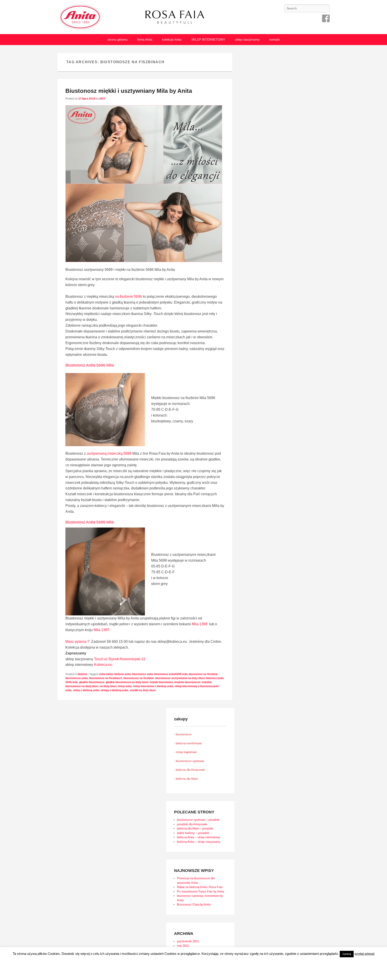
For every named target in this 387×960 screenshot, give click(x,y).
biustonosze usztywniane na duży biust (180, 678)
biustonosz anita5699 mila (170, 674)
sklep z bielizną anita (86, 690)
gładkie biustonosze (91, 682)
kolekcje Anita (171, 39)
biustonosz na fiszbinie (203, 674)
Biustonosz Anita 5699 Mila (89, 522)
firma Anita (144, 39)
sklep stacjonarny (247, 39)
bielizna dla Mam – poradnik (195, 828)
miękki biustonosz (161, 682)
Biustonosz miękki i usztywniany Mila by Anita (128, 90)
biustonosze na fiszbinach (105, 678)
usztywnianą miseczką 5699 (108, 453)
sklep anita (125, 686)
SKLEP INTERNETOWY (208, 39)
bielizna (82, 674)
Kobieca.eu (103, 665)
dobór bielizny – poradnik (193, 833)
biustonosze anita (76, 678)
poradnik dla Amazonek (192, 824)
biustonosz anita (142, 674)
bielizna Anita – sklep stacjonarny (198, 841)
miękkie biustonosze (187, 682)
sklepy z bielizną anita (114, 690)
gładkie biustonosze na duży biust (127, 682)
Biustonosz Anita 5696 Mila (89, 365)
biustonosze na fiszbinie (138, 678)
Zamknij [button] (346, 954)
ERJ (102, 98)
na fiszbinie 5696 (129, 296)
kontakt (274, 39)
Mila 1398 (199, 624)
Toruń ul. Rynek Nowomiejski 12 (119, 659)
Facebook (326, 18)
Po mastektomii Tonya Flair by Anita (200, 891)
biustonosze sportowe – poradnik (198, 819)
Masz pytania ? (77, 641)
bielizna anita (122, 674)
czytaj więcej (364, 954)
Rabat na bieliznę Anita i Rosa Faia (199, 887)
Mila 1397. (102, 630)
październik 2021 (188, 941)
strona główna (117, 39)
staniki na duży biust (143, 690)
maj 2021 (183, 945)
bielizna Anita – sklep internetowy (198, 837)
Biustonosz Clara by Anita (194, 904)
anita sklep (106, 674)
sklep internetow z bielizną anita (153, 686)
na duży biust (108, 686)
